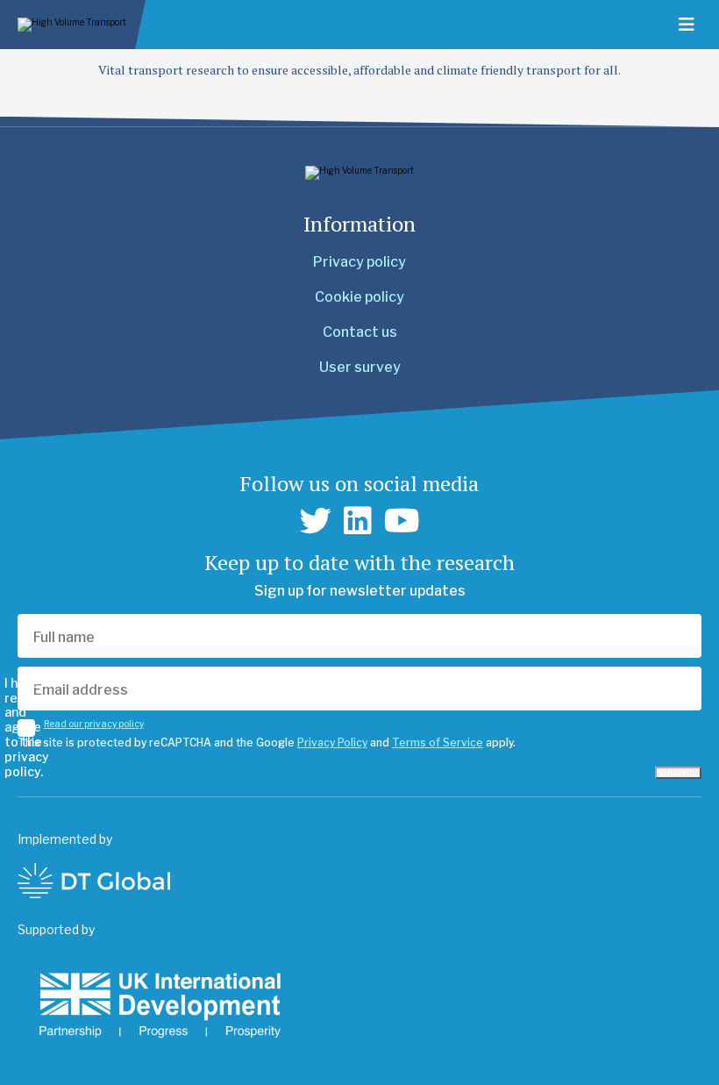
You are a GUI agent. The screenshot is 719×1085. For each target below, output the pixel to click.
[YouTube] (402, 521)
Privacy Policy (332, 742)
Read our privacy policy (94, 723)
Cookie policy (359, 297)
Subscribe (678, 772)
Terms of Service (437, 742)
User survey (360, 367)
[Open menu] (686, 24)
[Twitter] (315, 521)
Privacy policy (359, 261)
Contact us (360, 332)
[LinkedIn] (358, 521)
